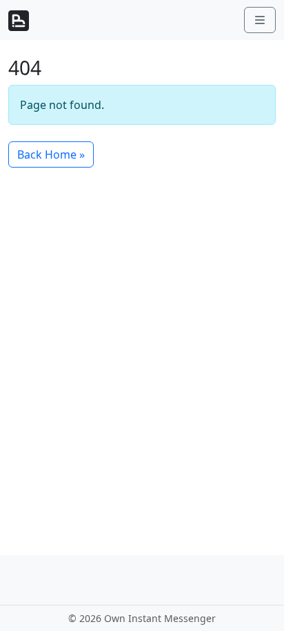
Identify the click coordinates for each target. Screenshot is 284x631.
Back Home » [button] (51, 154)
